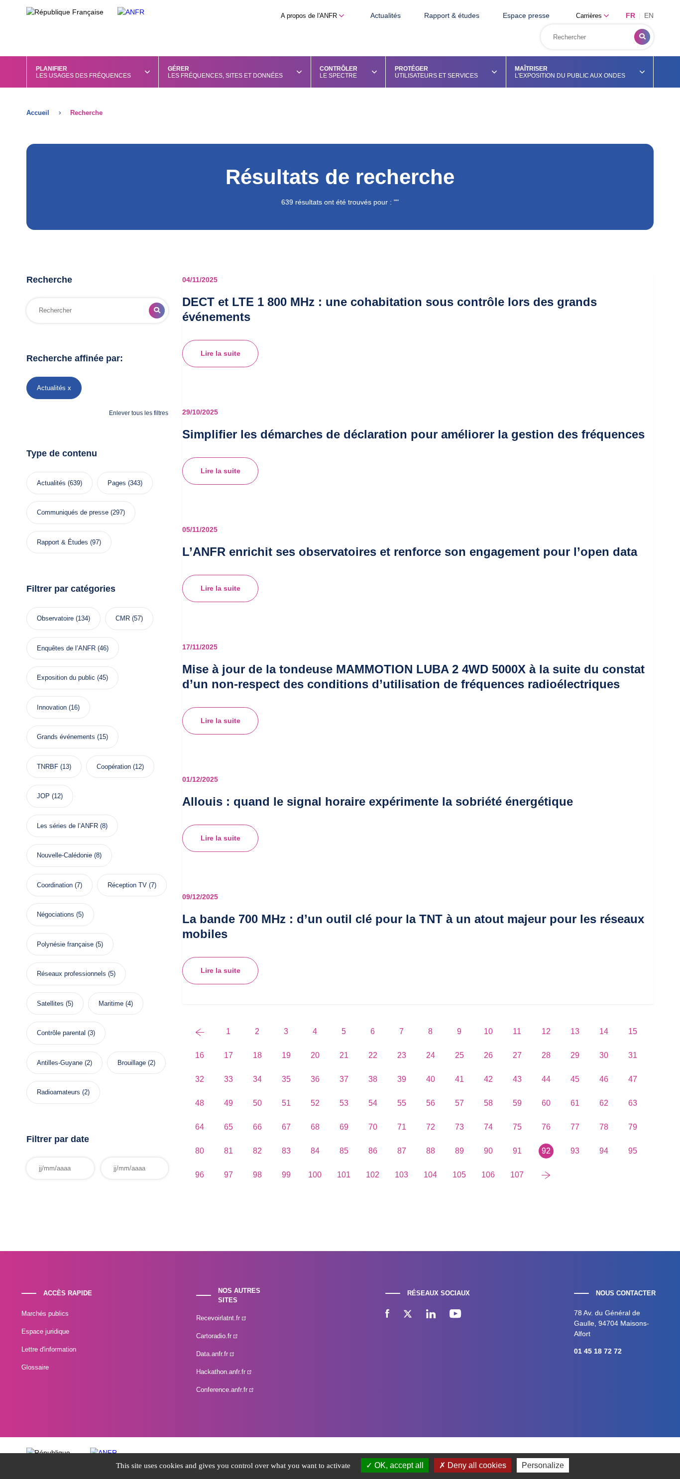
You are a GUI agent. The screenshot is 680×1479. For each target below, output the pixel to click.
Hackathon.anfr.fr (221, 1371)
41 (459, 1079)
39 (401, 1079)
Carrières (590, 15)
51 (286, 1103)
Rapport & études (451, 15)
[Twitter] (407, 1315)
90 (488, 1151)
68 (315, 1127)
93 (574, 1151)
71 (401, 1127)
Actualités (385, 15)
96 (199, 1174)
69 (344, 1127)
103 (401, 1174)
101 (343, 1174)
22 (372, 1055)
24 (430, 1055)
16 (199, 1055)
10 (488, 1031)
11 (517, 1031)
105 (459, 1174)
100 (315, 1174)
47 (632, 1079)
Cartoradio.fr (214, 1336)
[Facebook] (387, 1315)
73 (459, 1127)
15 (632, 1031)
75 (517, 1127)
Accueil (37, 112)
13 (574, 1031)
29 (574, 1055)
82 (257, 1151)
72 (430, 1127)
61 (574, 1103)
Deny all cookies (476, 1465)
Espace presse (526, 15)
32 (199, 1079)
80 (199, 1151)
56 (430, 1103)
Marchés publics (45, 1313)
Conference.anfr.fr (222, 1389)
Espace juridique (45, 1331)
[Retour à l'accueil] (130, 12)
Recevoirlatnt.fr (219, 1318)
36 (315, 1079)
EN (649, 15)
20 (315, 1055)
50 (257, 1103)
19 (286, 1055)
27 (517, 1055)
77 (574, 1127)
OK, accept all (398, 1465)
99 (286, 1174)
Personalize (543, 1465)
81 (228, 1151)
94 (603, 1151)
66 (257, 1127)
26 (488, 1055)
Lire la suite (220, 353)
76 (546, 1127)
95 (632, 1151)
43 (517, 1079)
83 (286, 1151)
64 (199, 1127)
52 (315, 1103)
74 (488, 1127)
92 (546, 1151)
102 (372, 1174)
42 (488, 1079)
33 (228, 1079)
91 (517, 1151)
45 (574, 1079)
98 (257, 1174)
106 (488, 1174)
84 (315, 1151)
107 (517, 1174)
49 (228, 1103)
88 (430, 1151)
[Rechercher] (642, 37)
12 (546, 1031)
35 (286, 1079)
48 (199, 1103)
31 (632, 1055)
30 (603, 1055)
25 (459, 1055)
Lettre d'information (48, 1349)
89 (459, 1151)
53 (344, 1103)
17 (228, 1055)
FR (630, 15)
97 (228, 1174)
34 (257, 1079)
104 (430, 1174)
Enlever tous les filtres (138, 413)
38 (372, 1079)
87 (401, 1151)
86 (372, 1151)
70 (372, 1127)
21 (344, 1055)
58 (488, 1103)
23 (401, 1055)
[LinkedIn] (431, 1315)
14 (603, 1031)
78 (603, 1127)
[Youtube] (455, 1315)
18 (257, 1055)
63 (632, 1103)
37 (344, 1079)
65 (228, 1127)
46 (603, 1079)
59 (517, 1103)
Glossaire (35, 1367)
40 (430, 1079)
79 (632, 1127)
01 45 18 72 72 (598, 1351)
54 (372, 1103)
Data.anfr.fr (213, 1354)
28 (546, 1055)
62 (603, 1103)
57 (459, 1103)
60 (546, 1103)
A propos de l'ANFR (310, 15)
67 (286, 1127)
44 (546, 1079)
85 (344, 1151)
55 (401, 1103)
